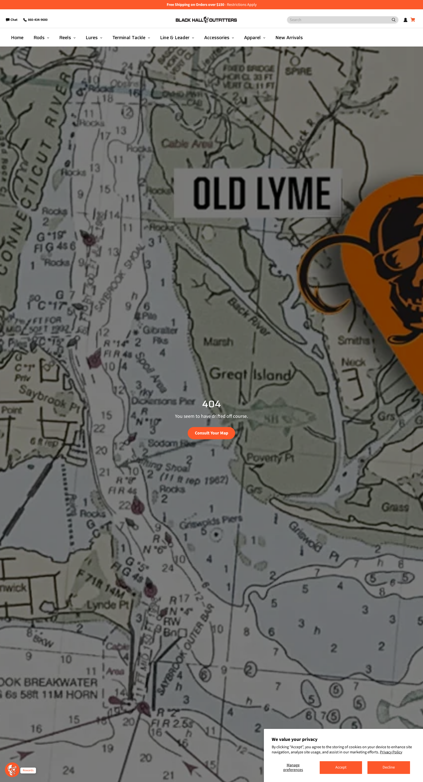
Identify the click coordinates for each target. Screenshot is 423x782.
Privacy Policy (391, 752)
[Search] (391, 19)
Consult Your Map (211, 433)
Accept (340, 767)
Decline (389, 767)
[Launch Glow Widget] (12, 769)
